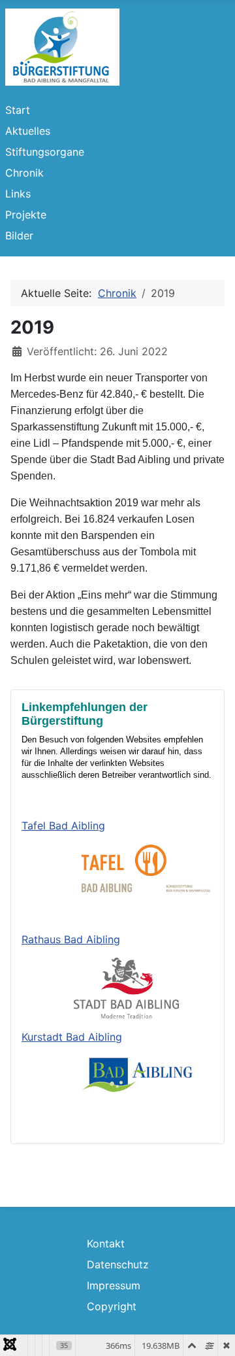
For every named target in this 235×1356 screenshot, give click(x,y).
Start (17, 109)
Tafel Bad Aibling (63, 825)
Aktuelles (27, 130)
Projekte (25, 214)
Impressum (113, 1285)
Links (18, 193)
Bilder (19, 235)
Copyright (111, 1306)
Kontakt (106, 1243)
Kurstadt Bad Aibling (72, 1036)
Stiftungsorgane (44, 151)
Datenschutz (118, 1264)
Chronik (24, 172)
